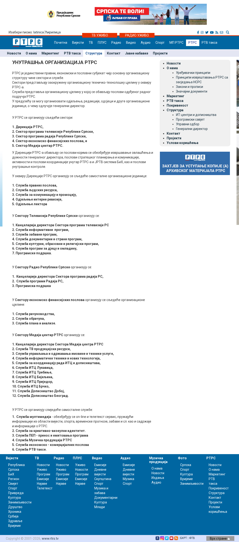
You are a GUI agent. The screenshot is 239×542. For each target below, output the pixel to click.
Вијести (78, 42)
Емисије (43, 479)
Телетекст (45, 488)
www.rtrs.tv (50, 538)
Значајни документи (191, 91)
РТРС (192, 42)
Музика (128, 479)
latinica (38, 32)
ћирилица (53, 32)
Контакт (113, 53)
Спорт (160, 42)
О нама (31, 53)
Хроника (14, 511)
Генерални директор (192, 129)
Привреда (16, 493)
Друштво (15, 507)
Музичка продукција (158, 459)
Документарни (105, 497)
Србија (13, 516)
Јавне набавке (136, 53)
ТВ (91, 42)
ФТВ (192, 538)
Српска (185, 465)
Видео (131, 42)
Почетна (60, 42)
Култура (14, 497)
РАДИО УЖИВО (137, 35)
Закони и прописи (189, 87)
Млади (99, 507)
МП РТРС (176, 42)
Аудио (146, 42)
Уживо (42, 469)
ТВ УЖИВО (99, 35)
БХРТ (183, 538)
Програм (43, 474)
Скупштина (102, 479)
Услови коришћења (182, 143)
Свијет (13, 483)
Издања (157, 478)
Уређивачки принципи (193, 73)
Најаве (42, 483)
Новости (14, 53)
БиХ (11, 474)
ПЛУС (102, 42)
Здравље (15, 521)
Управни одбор (187, 124)
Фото (182, 458)
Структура (93, 53)
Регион (13, 479)
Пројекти (160, 53)
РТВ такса (209, 42)
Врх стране (219, 538)
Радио (116, 42)
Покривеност (177, 105)
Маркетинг (50, 53)
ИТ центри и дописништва (196, 115)
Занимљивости (20, 502)
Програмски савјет (190, 119)
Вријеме (14, 526)
